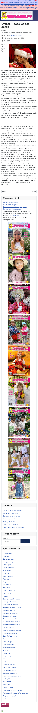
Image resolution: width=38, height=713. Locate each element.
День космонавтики (10, 639)
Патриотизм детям (9, 670)
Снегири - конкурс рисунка (12, 510)
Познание (6, 653)
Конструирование (9, 664)
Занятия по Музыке (10, 616)
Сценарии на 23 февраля (11, 599)
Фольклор (6, 650)
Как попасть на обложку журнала (15, 207)
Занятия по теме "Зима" (11, 622)
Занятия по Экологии (10, 613)
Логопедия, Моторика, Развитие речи (16, 693)
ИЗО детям (7, 682)
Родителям (7, 593)
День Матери (7, 642)
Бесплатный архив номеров (12, 209)
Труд (4, 662)
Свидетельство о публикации (13, 527)
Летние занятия (8, 627)
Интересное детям (9, 562)
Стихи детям (7, 565)
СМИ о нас (6, 699)
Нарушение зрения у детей (12, 690)
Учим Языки (7, 570)
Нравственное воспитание (12, 676)
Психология (7, 579)
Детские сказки (8, 559)
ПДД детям (7, 679)
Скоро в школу (8, 576)
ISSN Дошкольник (9, 522)
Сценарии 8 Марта (9, 602)
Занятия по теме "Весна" (11, 624)
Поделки (6, 556)
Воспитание (7, 585)
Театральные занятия (10, 633)
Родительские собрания (11, 696)
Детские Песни (8, 567)
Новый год (6, 596)
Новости (6, 573)
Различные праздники (10, 605)
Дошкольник (7, 553)
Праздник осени (8, 644)
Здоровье (6, 587)
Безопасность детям (10, 673)
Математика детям (9, 667)
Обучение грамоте (9, 659)
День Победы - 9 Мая (10, 636)
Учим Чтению (7, 656)
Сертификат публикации (11, 516)
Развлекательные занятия (12, 630)
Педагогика (7, 582)
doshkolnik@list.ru (15, 215)
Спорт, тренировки (9, 590)
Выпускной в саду (9, 647)
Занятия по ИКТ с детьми (12, 607)
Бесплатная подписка (10, 202)
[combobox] (12, 541)
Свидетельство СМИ (10, 524)
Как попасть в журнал (10, 513)
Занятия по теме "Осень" (11, 619)
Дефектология (8, 687)
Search (5, 538)
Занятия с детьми (9, 610)
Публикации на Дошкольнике (13, 519)
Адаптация (6, 684)
